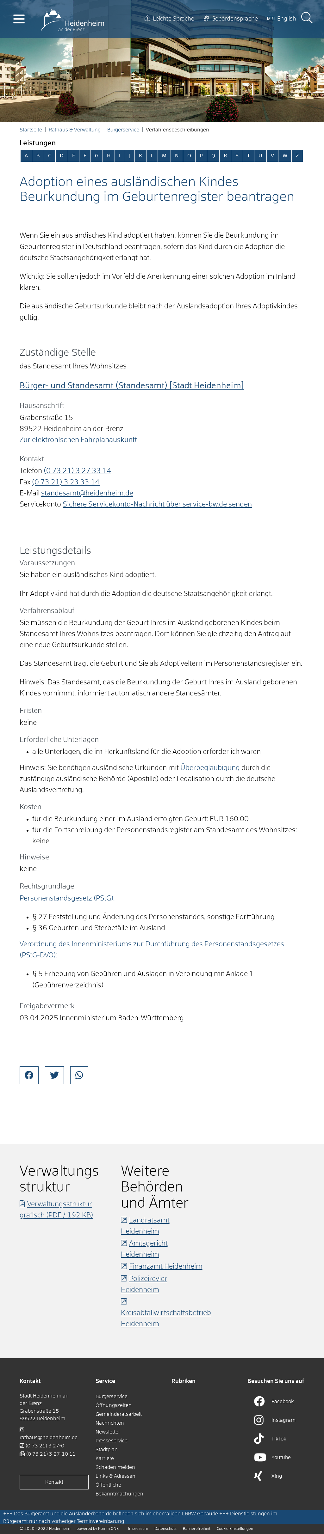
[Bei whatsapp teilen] (79, 1075)
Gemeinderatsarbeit (119, 1414)
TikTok (278, 1438)
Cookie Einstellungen (235, 1529)
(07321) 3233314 (66, 482)
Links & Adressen (115, 1476)
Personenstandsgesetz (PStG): (67, 898)
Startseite (31, 129)
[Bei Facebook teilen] (29, 1075)
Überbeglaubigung (210, 768)
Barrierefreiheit (196, 1529)
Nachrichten (110, 1423)
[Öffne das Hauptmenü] (18, 18)
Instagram (283, 1420)
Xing (276, 1476)
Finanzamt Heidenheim (165, 1266)
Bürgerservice (123, 129)
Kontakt (54, 1482)
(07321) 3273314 (77, 471)
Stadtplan (107, 1449)
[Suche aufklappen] (307, 19)
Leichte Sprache (173, 19)
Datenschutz (165, 1529)
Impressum (138, 1529)
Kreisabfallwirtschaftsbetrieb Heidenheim (166, 1319)
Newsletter (108, 1431)
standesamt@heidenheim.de (87, 493)
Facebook (282, 1401)
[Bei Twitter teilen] (54, 1075)
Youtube (281, 1457)
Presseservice (112, 1440)
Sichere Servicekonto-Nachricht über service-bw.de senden (157, 504)
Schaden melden (115, 1467)
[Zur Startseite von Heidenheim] (72, 18)
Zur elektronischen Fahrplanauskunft (78, 440)
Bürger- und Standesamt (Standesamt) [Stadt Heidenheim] (132, 386)
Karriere (105, 1458)
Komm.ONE (108, 1529)
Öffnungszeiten (114, 1405)
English (286, 19)
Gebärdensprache (234, 19)
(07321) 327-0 (45, 1445)
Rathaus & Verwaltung (75, 129)
